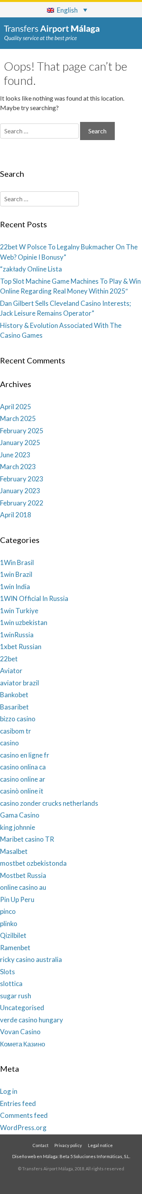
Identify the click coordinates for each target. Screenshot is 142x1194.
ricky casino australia (31, 959)
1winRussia (17, 635)
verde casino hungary (31, 1020)
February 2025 (21, 431)
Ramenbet (15, 947)
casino (9, 743)
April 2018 (15, 515)
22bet (9, 659)
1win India (15, 586)
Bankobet (14, 695)
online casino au (23, 887)
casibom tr (15, 731)
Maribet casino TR (27, 839)
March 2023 (18, 466)
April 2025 (15, 406)
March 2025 (18, 418)
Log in (8, 1091)
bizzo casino (18, 719)
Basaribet (14, 707)
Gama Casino (19, 815)
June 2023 (15, 455)
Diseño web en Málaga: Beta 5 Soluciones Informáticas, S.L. (71, 1156)
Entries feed (18, 1103)
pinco (8, 911)
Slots (7, 972)
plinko (8, 923)
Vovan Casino (20, 1031)
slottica (11, 983)
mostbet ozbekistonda (33, 863)
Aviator (11, 670)
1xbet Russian (20, 646)
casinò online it (21, 791)
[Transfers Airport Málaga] (51, 33)
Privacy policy (68, 1145)
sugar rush (15, 996)
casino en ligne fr (24, 755)
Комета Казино (22, 1044)
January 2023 (20, 491)
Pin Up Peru (17, 899)
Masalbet (14, 851)
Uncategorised (22, 1007)
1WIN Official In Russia (34, 598)
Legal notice (100, 1145)
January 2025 (20, 442)
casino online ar (22, 779)
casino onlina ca (23, 767)
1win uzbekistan (23, 622)
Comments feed (24, 1115)
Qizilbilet (13, 935)
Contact (40, 1145)
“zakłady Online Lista (31, 269)
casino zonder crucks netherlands (49, 803)
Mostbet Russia (23, 875)
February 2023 (21, 479)
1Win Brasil (17, 562)
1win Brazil (16, 574)
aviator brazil (19, 683)
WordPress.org (23, 1127)
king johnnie (17, 827)
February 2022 (21, 503)
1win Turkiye (19, 610)
